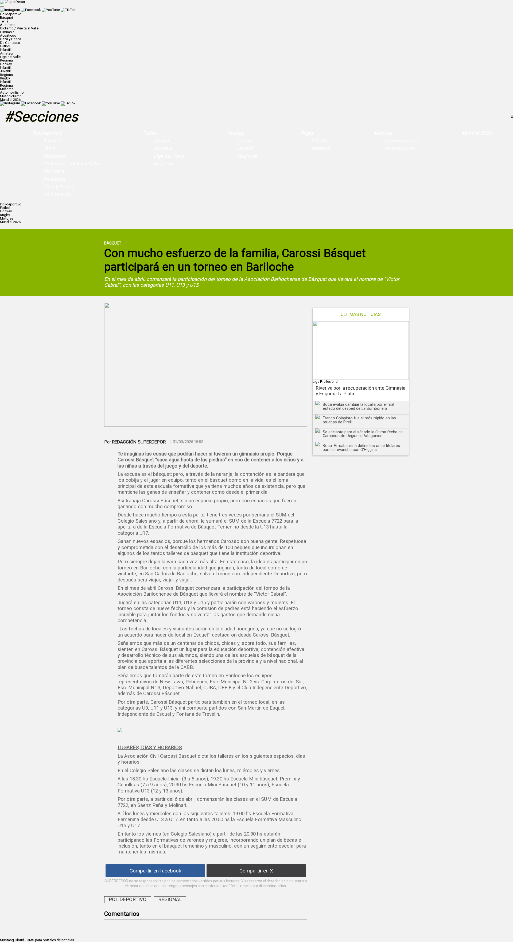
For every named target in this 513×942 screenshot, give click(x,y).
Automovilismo (12, 92)
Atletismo (7, 25)
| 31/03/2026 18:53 (186, 442)
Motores (383, 133)
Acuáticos (8, 35)
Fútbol (150, 133)
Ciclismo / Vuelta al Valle (19, 28)
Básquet (6, 18)
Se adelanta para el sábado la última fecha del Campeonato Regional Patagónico (363, 434)
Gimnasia (7, 32)
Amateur (6, 53)
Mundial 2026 (10, 100)
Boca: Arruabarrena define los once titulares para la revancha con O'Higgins (361, 447)
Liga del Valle (10, 57)
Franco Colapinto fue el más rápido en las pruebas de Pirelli (359, 420)
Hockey (235, 133)
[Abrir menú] (2, 7)
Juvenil (5, 71)
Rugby (307, 133)
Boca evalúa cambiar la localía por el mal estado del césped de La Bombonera (358, 406)
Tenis (4, 21)
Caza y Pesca (10, 39)
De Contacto (10, 43)
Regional (7, 60)
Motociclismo (11, 96)
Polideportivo (47, 133)
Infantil (5, 50)
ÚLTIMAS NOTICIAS (361, 314)
